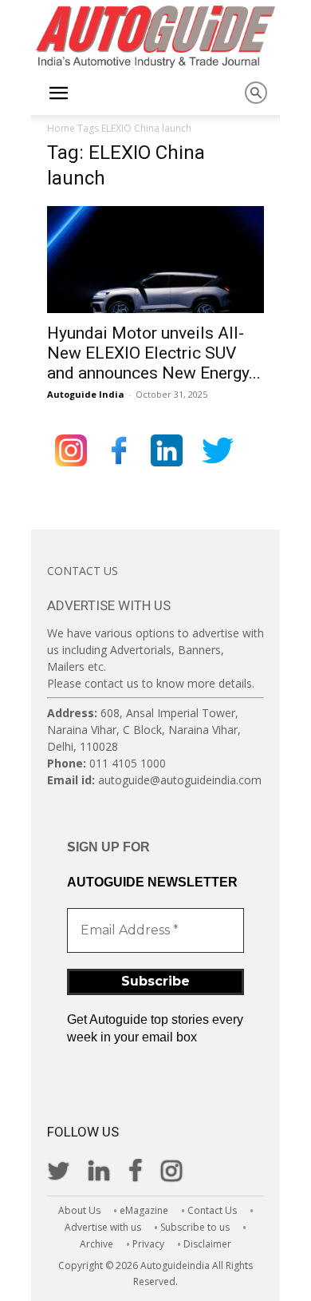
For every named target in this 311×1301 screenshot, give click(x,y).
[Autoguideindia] (155, 37)
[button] (58, 93)
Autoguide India (85, 394)
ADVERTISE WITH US (109, 605)
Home (61, 128)
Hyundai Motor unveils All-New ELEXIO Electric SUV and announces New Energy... (154, 353)
